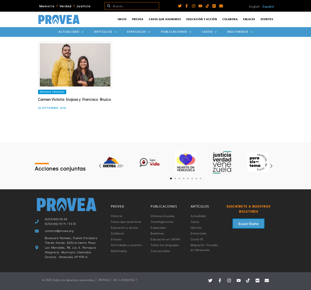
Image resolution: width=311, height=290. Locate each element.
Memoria (47, 6)
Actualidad (68, 31)
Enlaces (249, 19)
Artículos (103, 31)
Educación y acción (201, 19)
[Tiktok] (207, 6)
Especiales (136, 31)
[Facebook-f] (187, 6)
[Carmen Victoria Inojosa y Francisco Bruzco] (75, 65)
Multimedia (237, 31)
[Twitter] (180, 6)
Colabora (230, 19)
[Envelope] (221, 6)
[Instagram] (193, 6)
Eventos (267, 19)
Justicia (84, 6)
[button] (100, 166)
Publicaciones (174, 31)
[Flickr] (214, 6)
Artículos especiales (52, 92)
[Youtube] (200, 6)
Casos (207, 31)
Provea (137, 19)
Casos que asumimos (165, 19)
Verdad (66, 6)
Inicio (122, 19)
